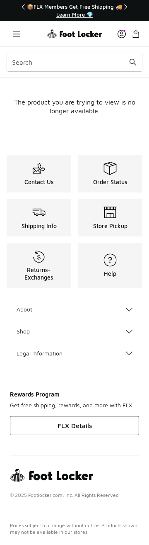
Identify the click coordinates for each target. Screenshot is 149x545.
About (24, 309)
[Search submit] (133, 62)
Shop (23, 331)
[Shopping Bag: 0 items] (135, 33)
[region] (74, 10)
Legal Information (39, 353)
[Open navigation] (16, 33)
